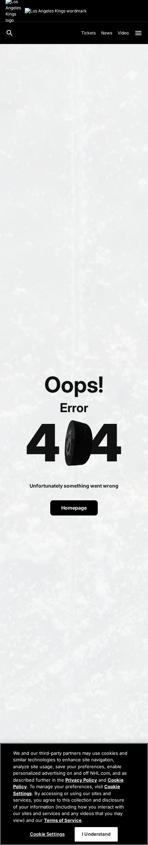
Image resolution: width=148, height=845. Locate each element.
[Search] (10, 33)
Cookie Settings (47, 834)
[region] (74, 794)
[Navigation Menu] (138, 33)
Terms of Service (63, 820)
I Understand (96, 834)
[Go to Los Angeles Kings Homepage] (56, 11)
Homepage (74, 508)
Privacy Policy (81, 780)
